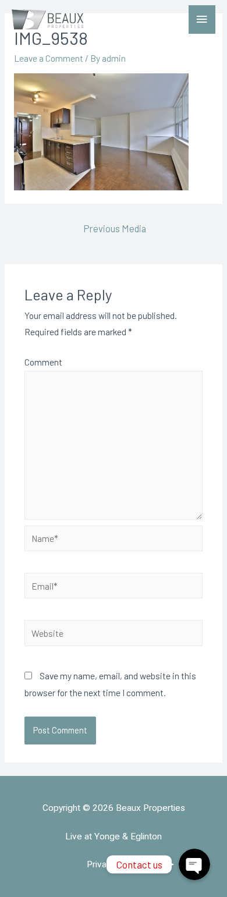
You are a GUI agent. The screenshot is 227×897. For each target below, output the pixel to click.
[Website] (113, 634)
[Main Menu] (202, 19)
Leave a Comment (48, 57)
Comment (43, 361)
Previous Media (114, 228)
